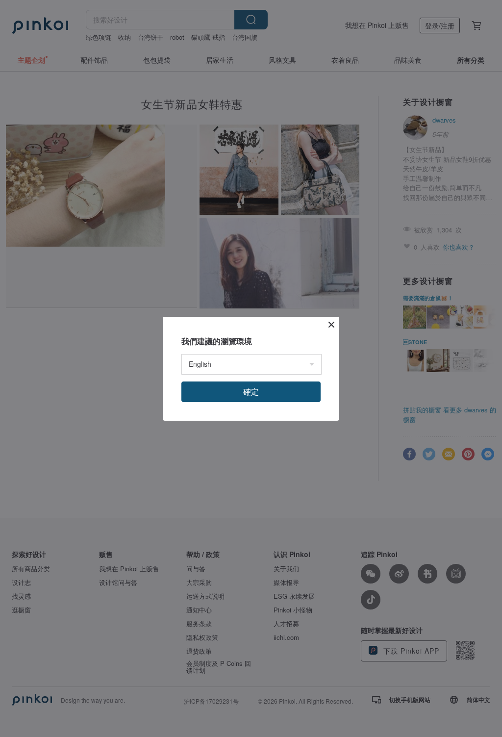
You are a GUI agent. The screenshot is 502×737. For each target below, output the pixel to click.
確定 (251, 391)
